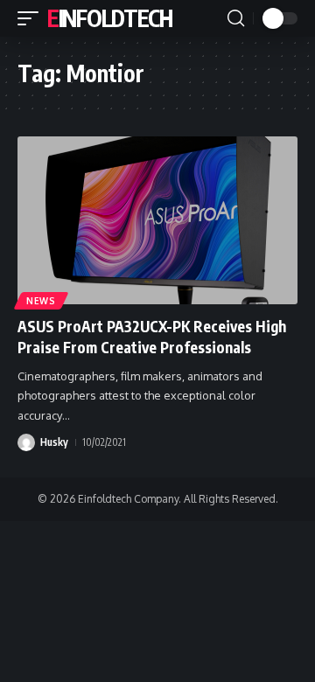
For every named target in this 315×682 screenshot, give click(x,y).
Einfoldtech (109, 17)
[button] (32, 18)
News (41, 301)
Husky (54, 442)
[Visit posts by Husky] (26, 442)
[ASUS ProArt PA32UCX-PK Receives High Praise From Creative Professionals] (158, 220)
